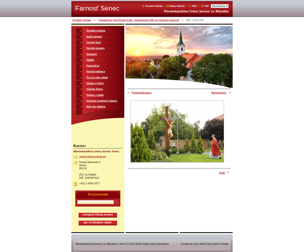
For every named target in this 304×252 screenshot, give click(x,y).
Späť (222, 172)
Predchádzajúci (142, 92)
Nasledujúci (218, 92)
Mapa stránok (177, 6)
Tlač (206, 6)
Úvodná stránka (154, 6)
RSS (194, 6)
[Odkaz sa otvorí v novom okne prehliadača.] (177, 131)
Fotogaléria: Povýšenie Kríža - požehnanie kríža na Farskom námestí (138, 20)
